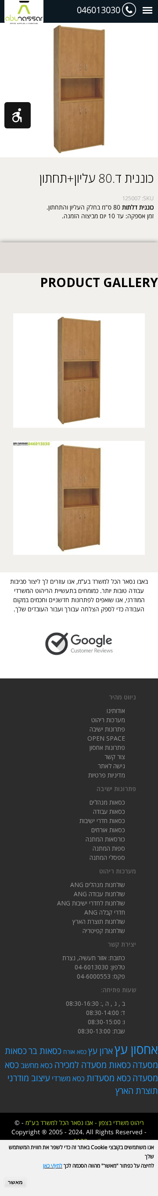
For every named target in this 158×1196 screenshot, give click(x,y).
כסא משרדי (68, 1078)
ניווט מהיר (122, 697)
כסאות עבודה (109, 811)
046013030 (98, 10)
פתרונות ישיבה (107, 729)
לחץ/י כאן (52, 1165)
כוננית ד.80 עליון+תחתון (97, 178)
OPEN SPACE (106, 738)
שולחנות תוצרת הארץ (98, 921)
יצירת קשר (122, 944)
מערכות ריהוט (108, 720)
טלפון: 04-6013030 (100, 967)
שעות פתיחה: (118, 990)
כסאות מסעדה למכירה (92, 1065)
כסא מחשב (37, 1065)
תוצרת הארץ (136, 1091)
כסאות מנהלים (107, 802)
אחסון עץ (136, 1049)
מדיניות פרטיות (106, 775)
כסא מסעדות (108, 1078)
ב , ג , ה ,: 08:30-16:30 (95, 1003)
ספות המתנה (109, 848)
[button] (17, 115)
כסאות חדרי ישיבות (102, 820)
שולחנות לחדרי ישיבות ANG (91, 903)
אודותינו (116, 710)
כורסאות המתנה (105, 839)
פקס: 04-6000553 (101, 976)
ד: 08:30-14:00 (105, 1012)
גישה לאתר (111, 766)
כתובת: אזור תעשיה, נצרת (93, 958)
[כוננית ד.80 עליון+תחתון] (79, 423)
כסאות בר (45, 1051)
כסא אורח (74, 1051)
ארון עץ (100, 1051)
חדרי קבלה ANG (104, 912)
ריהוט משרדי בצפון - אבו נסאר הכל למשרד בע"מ (84, 1122)
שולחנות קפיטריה (104, 930)
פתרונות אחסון (107, 747)
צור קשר (114, 756)
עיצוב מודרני (28, 1078)
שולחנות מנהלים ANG (97, 884)
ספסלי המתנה (107, 857)
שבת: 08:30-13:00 (101, 1031)
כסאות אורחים (108, 830)
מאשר (15, 1182)
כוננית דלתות (138, 207)
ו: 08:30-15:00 (106, 1022)
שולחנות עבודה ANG (99, 894)
